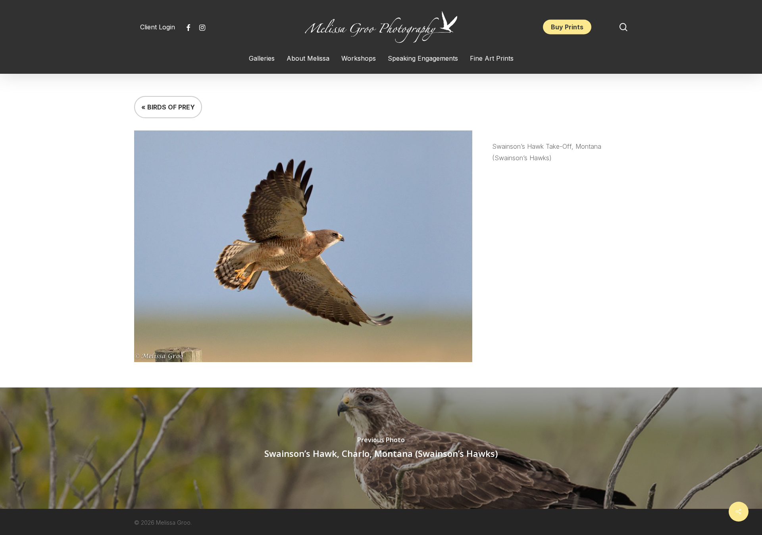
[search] (623, 27)
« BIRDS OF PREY (168, 107)
